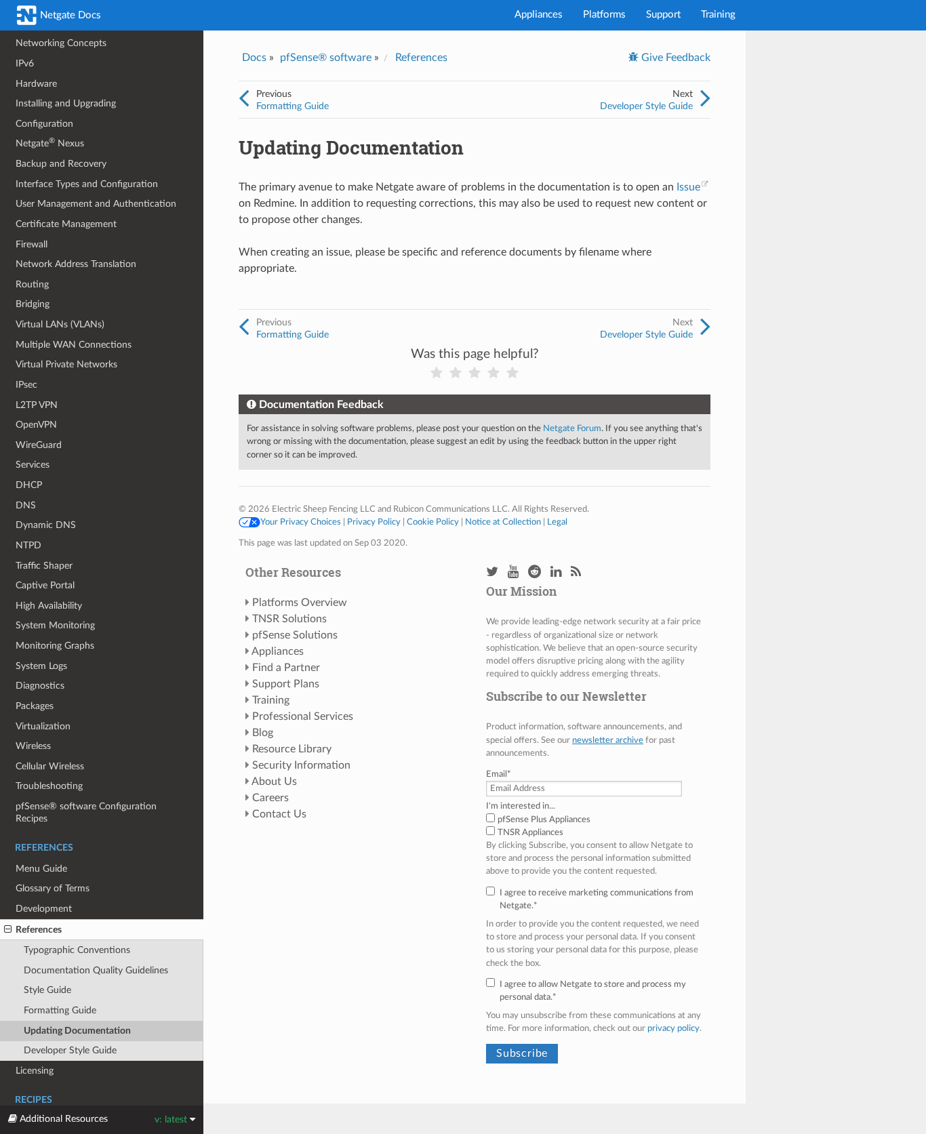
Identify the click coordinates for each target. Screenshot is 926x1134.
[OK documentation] (474, 373)
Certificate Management (66, 224)
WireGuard (39, 445)
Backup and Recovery (61, 164)
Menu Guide (41, 869)
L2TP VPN (37, 405)
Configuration (44, 124)
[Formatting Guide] (244, 99)
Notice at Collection (503, 522)
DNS (26, 505)
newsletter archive (607, 740)
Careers (270, 797)
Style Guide (47, 990)
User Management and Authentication (96, 204)
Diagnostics (40, 686)
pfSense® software (325, 57)
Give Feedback (674, 57)
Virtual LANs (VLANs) (60, 324)
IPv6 (25, 63)
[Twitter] (492, 572)
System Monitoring (55, 625)
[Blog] (576, 572)
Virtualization (43, 726)
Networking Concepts (61, 43)
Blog (262, 732)
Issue (688, 187)
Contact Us (279, 814)
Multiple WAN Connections (74, 345)
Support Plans (285, 684)
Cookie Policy (433, 522)
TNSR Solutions (289, 618)
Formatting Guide (60, 1010)
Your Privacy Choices (300, 522)
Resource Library (291, 749)
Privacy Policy (374, 522)
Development (44, 909)
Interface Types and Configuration (87, 184)
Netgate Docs (69, 15)
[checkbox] (595, 826)
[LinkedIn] (555, 572)
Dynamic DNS (46, 525)
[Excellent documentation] (512, 373)
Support (663, 14)
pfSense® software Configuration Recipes (86, 812)
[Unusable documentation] (436, 373)
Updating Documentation (77, 1031)
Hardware (36, 84)
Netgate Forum (572, 428)
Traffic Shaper (44, 566)
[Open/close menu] (8, 930)
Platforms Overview (299, 602)
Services (32, 465)
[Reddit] (534, 572)
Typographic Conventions (77, 950)
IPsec (26, 385)
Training (718, 14)
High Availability (49, 606)
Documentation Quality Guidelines (96, 970)
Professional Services (302, 716)
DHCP (29, 485)
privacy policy (673, 1028)
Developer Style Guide (70, 1050)
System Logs (41, 666)
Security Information (301, 765)
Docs (254, 57)
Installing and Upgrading (66, 103)
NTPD (28, 545)
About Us (274, 781)
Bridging (32, 304)
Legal (557, 522)
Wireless (33, 746)
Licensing (35, 1071)
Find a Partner (286, 667)
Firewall (31, 244)
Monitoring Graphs (55, 646)
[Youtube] (513, 572)
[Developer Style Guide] (705, 99)
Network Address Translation (76, 264)
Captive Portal (45, 585)
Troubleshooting (49, 786)
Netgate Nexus (50, 142)
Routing (32, 284)
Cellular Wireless (50, 766)
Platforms (604, 14)
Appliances (539, 14)
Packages (35, 706)
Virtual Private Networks (66, 364)
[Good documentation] (493, 373)
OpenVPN (36, 425)
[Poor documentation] (455, 373)
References (39, 930)
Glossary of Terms (52, 888)
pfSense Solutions (295, 635)
